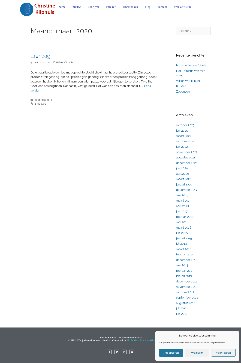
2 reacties (40, 103)
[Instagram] (124, 352)
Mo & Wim (132, 340)
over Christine (182, 7)
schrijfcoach (130, 7)
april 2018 (182, 206)
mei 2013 (182, 265)
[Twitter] (117, 352)
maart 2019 (183, 200)
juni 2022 (182, 146)
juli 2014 (181, 243)
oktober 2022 (185, 141)
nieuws (77, 7)
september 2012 (187, 297)
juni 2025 (182, 130)
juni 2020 (182, 168)
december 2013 (186, 260)
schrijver (93, 7)
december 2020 (187, 163)
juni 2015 (182, 233)
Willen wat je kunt (188, 80)
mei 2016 (182, 222)
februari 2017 (185, 217)
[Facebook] (109, 352)
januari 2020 (184, 184)
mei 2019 (182, 195)
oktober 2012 (185, 292)
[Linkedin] (131, 352)
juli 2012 (181, 308)
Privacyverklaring (149, 340)
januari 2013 (184, 276)
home (62, 7)
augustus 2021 (185, 157)
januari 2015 (184, 238)
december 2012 (186, 281)
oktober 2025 (185, 125)
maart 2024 (183, 136)
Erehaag (40, 56)
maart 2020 (183, 179)
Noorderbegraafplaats (191, 65)
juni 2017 (182, 211)
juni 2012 (182, 313)
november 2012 (186, 286)
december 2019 (186, 189)
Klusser (181, 86)
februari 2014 (185, 254)
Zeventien (183, 91)
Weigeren (197, 352)
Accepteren (171, 352)
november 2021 (186, 152)
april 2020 (182, 173)
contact (162, 7)
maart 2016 (183, 227)
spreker (111, 7)
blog (148, 7)
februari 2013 (185, 270)
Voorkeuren (223, 352)
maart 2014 (183, 249)
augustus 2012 (185, 303)
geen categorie (43, 99)
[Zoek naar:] (193, 31)
